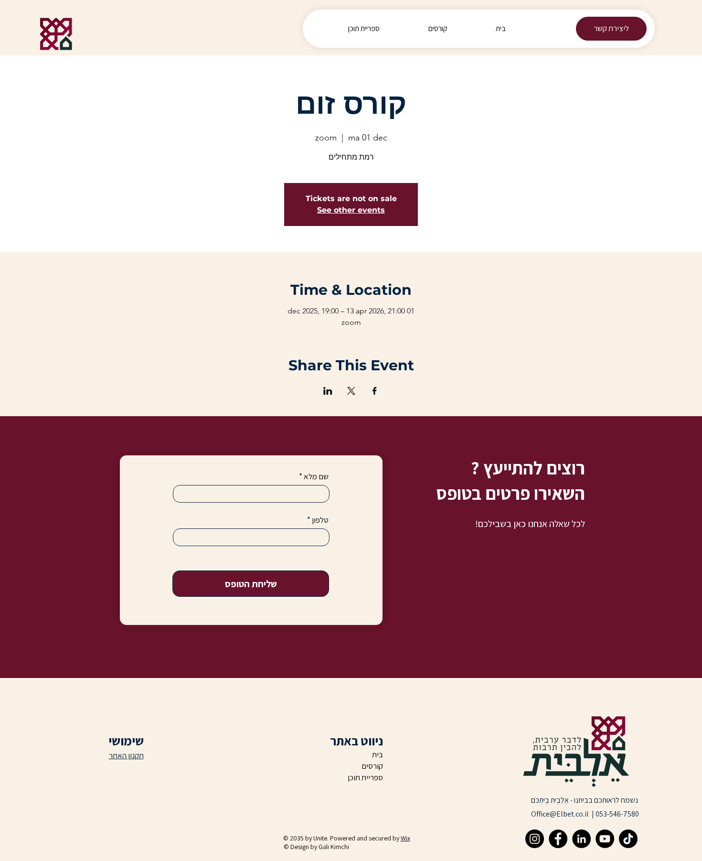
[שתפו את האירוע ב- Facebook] (374, 391)
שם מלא (316, 477)
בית (377, 754)
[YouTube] (605, 838)
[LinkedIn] (581, 838)
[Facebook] (558, 838)
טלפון (320, 520)
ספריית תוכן (365, 777)
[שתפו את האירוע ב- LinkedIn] (327, 391)
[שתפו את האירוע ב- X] (351, 391)
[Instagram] (534, 838)
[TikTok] (628, 838)
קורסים (372, 766)
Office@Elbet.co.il (560, 814)
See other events (351, 210)
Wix (405, 838)
